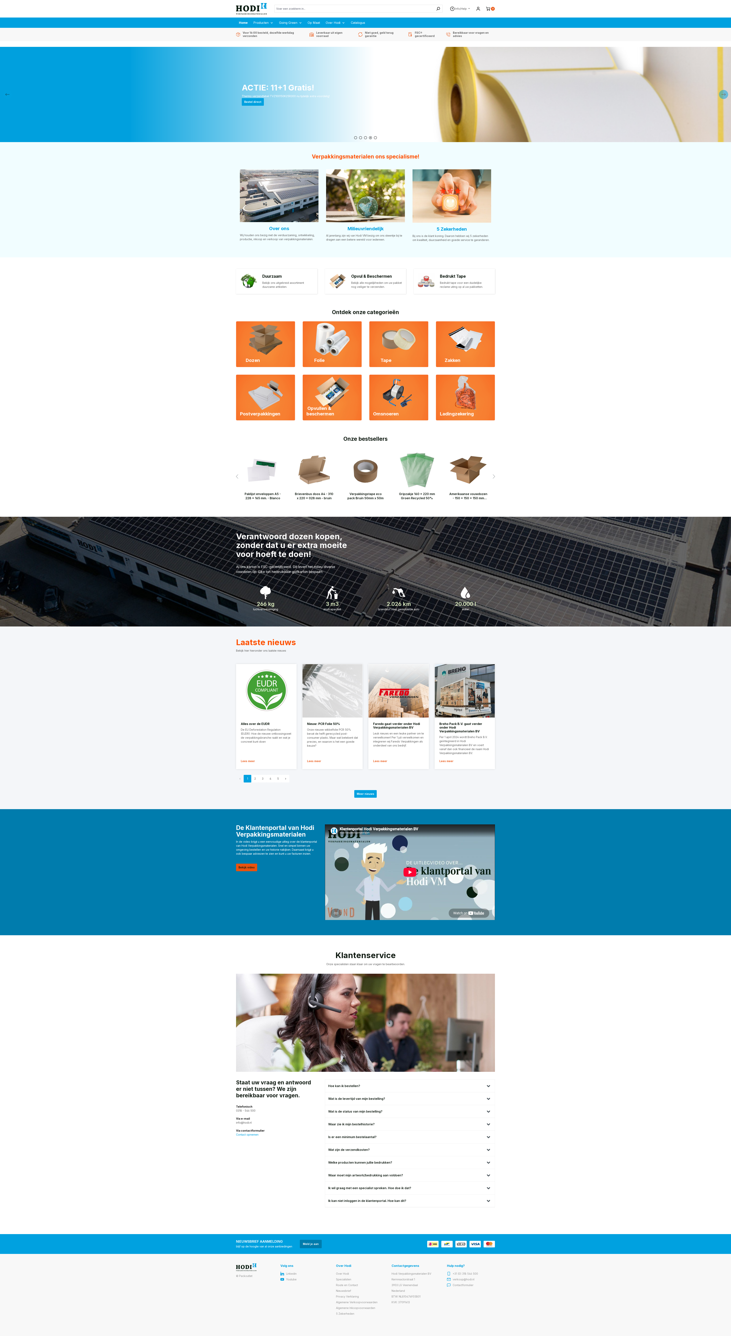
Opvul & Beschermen (371, 276)
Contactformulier (463, 1285)
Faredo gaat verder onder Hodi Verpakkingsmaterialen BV (396, 725)
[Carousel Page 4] (370, 137)
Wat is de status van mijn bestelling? (355, 1111)
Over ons (279, 228)
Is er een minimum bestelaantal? (352, 1137)
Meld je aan (311, 1244)
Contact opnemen (247, 1134)
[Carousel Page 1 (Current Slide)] (355, 137)
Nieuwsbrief (343, 1290)
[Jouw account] (478, 9)
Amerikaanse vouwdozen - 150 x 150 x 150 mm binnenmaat (468, 496)
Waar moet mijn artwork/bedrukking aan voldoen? (365, 1175)
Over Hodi (342, 1273)
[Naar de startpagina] (251, 8)
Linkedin (291, 1273)
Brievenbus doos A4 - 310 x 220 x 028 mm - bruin (314, 496)
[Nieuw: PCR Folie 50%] (332, 691)
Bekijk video (247, 867)
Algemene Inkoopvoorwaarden (355, 1308)
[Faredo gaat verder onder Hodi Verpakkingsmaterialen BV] (399, 691)
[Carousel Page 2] (360, 137)
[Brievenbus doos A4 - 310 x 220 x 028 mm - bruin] (314, 470)
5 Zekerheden (452, 229)
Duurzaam (272, 276)
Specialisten (343, 1279)
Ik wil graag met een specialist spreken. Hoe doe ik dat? (369, 1188)
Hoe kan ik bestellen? (344, 1086)
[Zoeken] (438, 9)
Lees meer (248, 761)
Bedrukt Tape (453, 276)
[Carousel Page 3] (365, 137)
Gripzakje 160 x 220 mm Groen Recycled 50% (417, 496)
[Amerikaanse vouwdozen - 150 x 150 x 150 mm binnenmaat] (468, 470)
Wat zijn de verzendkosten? (349, 1150)
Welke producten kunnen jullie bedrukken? (360, 1162)
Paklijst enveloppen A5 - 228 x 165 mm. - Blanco (263, 496)
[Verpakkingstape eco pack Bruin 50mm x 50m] (365, 470)
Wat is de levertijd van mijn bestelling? (356, 1099)
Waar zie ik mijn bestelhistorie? (351, 1124)
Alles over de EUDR (255, 724)
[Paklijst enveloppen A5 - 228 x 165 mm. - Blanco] (263, 470)
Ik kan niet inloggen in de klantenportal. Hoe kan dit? (367, 1201)
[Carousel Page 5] (375, 137)
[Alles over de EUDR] (266, 691)
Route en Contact (347, 1285)
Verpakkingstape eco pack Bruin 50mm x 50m (365, 496)
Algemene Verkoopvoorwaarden (356, 1302)
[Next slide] (723, 94)
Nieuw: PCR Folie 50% (323, 724)
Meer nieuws (365, 793)
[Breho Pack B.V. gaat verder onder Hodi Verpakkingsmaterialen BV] (465, 691)
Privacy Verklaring (347, 1296)
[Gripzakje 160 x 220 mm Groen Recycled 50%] (417, 470)
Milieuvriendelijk (365, 228)
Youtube (291, 1279)
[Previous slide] (7, 94)
